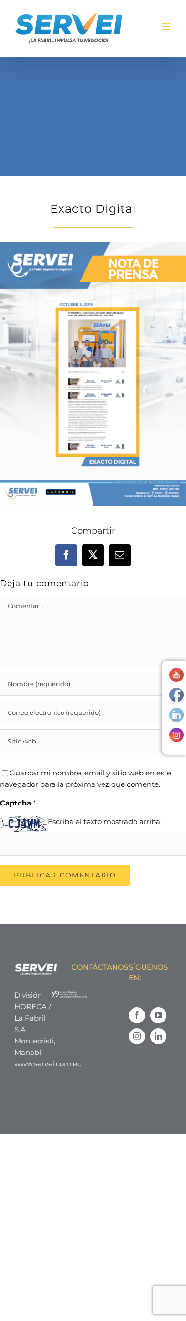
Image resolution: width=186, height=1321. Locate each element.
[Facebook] (137, 1015)
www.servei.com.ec (47, 1063)
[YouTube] (158, 1015)
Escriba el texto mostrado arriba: (105, 821)
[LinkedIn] (158, 1036)
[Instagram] (137, 1036)
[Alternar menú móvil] (167, 26)
